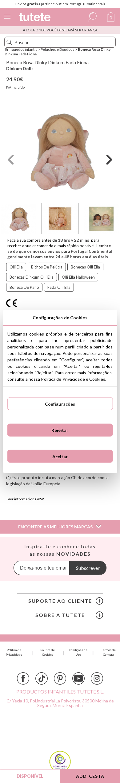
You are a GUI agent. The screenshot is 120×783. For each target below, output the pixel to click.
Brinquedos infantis (21, 49)
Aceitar (60, 456)
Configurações (60, 403)
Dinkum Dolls (20, 68)
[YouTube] (78, 678)
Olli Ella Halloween (78, 277)
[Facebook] (23, 678)
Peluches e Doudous (57, 49)
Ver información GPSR (26, 499)
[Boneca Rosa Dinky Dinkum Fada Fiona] (60, 150)
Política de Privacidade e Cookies (73, 379)
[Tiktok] (41, 678)
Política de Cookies (47, 652)
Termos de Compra (108, 652)
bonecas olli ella (85, 266)
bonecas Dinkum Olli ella (32, 277)
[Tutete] (35, 18)
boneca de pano (24, 287)
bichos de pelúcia (46, 266)
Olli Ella (16, 266)
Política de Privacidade (14, 652)
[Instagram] (97, 678)
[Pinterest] (60, 678)
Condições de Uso (78, 652)
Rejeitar (59, 430)
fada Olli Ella (58, 287)
